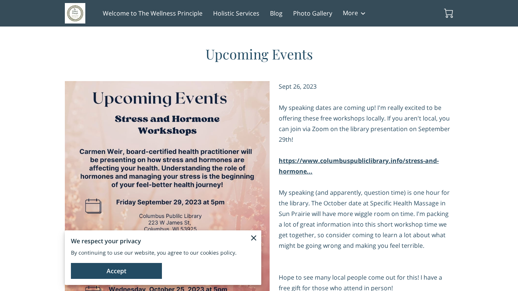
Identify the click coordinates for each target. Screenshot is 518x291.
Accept (116, 271)
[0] (448, 13)
